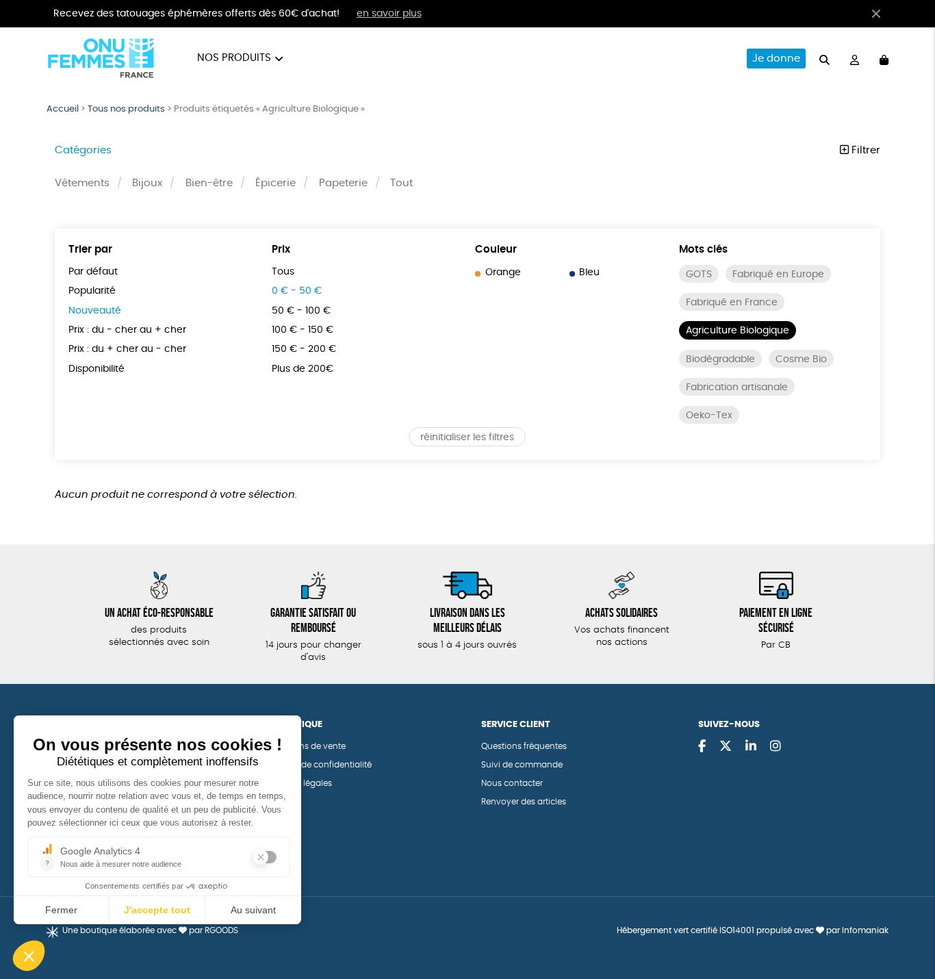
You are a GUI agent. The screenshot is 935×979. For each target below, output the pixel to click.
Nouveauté (94, 311)
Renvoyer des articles (523, 802)
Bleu (589, 272)
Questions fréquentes (524, 746)
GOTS (699, 274)
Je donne (776, 58)
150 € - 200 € (304, 349)
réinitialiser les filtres (467, 437)
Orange (503, 272)
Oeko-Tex (709, 415)
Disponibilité (96, 369)
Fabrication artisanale (737, 387)
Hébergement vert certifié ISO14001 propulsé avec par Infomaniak (752, 930)
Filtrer (864, 150)
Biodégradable (720, 359)
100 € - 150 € (302, 330)
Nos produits (234, 58)
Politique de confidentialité (318, 765)
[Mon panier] (884, 58)
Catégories (83, 150)
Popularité (92, 291)
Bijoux (147, 183)
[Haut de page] (907, 924)
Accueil (63, 109)
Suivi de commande (522, 765)
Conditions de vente (305, 746)
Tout (401, 183)
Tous (283, 272)
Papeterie (343, 183)
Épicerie (275, 183)
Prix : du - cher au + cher (127, 330)
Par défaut (93, 272)
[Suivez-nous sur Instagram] (775, 747)
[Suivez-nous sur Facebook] (702, 747)
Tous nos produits (126, 109)
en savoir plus (389, 13)
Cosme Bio (801, 359)
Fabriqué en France (732, 302)
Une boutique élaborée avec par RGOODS (150, 930)
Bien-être (209, 183)
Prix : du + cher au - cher (127, 349)
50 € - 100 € (301, 311)
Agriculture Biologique (737, 330)
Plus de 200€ (302, 369)
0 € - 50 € (297, 291)
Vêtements (82, 183)
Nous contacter (512, 783)
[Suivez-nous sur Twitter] (725, 747)
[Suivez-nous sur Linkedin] (750, 747)
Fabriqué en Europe (778, 274)
